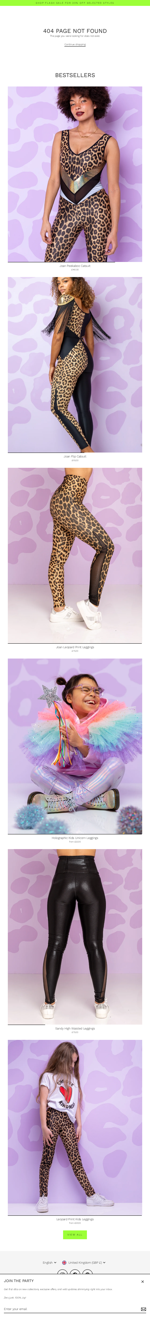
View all (75, 1234)
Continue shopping (75, 44)
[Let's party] (143, 1309)
